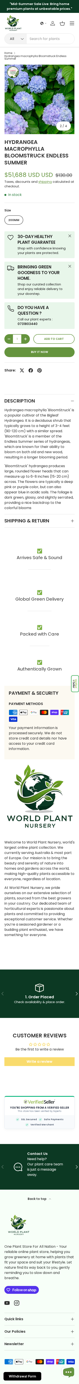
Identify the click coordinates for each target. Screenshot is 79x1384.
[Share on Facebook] (30, 370)
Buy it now (39, 352)
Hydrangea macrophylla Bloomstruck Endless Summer (35, 57)
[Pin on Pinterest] (39, 370)
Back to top (37, 1199)
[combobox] (39, 39)
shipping (45, 182)
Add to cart (54, 339)
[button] (75, 683)
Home (8, 53)
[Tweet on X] (22, 370)
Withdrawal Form (22, 1376)
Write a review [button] (39, 1061)
